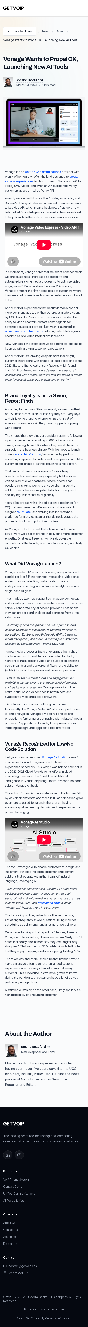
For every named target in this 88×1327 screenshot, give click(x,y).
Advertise (9, 1236)
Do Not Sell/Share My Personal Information (44, 1318)
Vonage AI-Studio (54, 757)
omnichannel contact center (24, 331)
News (46, 31)
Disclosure (10, 1243)
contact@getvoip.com (23, 1266)
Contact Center (13, 1186)
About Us (9, 1222)
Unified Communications (19, 1193)
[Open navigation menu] (81, 8)
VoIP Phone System (16, 1179)
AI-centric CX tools (28, 454)
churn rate (24, 512)
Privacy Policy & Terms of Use (44, 1309)
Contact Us (10, 1229)
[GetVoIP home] (13, 8)
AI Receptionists (13, 1200)
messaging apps (49, 902)
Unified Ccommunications (43, 172)
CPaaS (60, 31)
